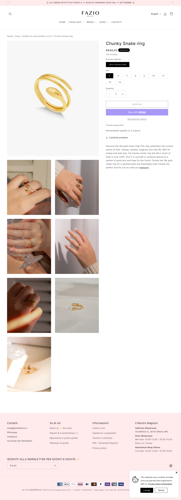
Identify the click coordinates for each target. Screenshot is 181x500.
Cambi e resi (98, 428)
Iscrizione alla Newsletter (19, 441)
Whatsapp (12, 432)
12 (111, 83)
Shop (17, 36)
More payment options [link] (137, 119)
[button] (10, 14)
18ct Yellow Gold (119, 65)
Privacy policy (99, 448)
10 (155, 76)
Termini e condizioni (102, 438)
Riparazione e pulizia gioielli (64, 438)
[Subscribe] (55, 465)
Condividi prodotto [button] (118, 137)
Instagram (12, 436)
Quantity (110, 88)
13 (121, 83)
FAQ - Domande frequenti (105, 443)
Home (10, 36)
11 (164, 76)
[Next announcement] (173, 2)
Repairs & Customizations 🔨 (64, 433)
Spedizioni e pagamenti (104, 433)
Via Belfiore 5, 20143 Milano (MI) (151, 431)
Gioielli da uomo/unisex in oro (37, 36)
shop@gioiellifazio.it (17, 428)
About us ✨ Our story (61, 428)
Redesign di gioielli (59, 443)
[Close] (176, 472)
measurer (144, 167)
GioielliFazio (35, 490)
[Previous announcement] (8, 2)
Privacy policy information (160, 484)
